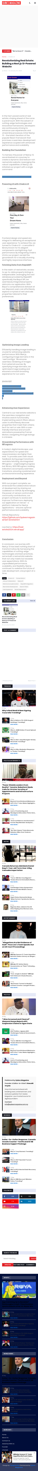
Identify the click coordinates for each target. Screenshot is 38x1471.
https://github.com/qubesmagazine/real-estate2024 (18, 518)
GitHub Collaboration (9, 581)
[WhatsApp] (18, 595)
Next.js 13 (20, 581)
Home (4, 57)
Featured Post (18, 1265)
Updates (8, 1265)
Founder (5, 1447)
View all (32, 601)
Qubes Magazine (22, 1080)
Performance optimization (10, 584)
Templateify (14, 1465)
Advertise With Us (8, 1444)
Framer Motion (20, 578)
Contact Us (6, 1441)
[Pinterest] (14, 595)
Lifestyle (5, 1450)
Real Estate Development (10, 587)
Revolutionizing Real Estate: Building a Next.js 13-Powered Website (9, 619)
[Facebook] (4, 595)
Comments (30, 1265)
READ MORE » (14, 724)
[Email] (23, 595)
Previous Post (8, 681)
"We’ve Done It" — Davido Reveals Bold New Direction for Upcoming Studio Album (23, 51)
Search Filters (24, 587)
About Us (5, 1438)
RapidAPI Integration (27, 584)
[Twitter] (9, 595)
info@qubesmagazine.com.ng (16, 1104)
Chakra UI (11, 57)
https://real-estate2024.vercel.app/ (13, 528)
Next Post (31, 681)
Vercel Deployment (20, 589)
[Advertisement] (19, 26)
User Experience (7, 589)
